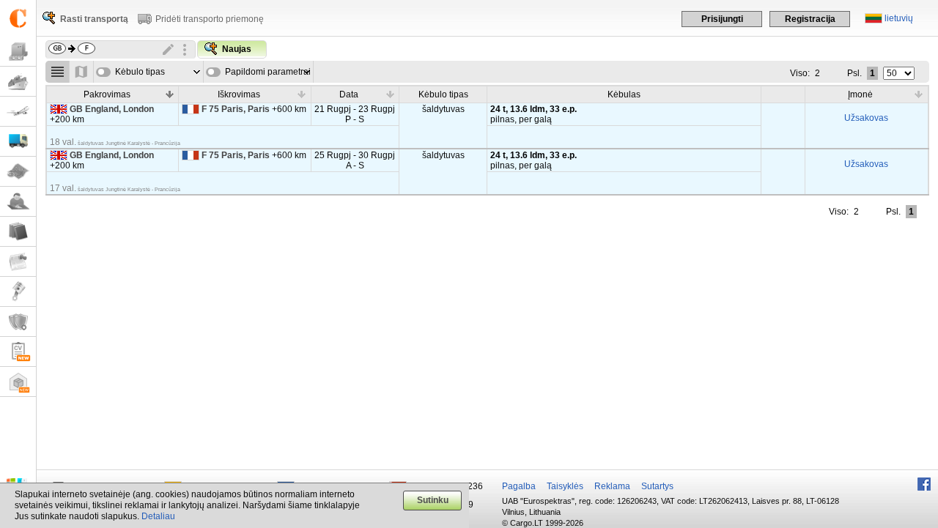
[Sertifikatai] (18, 322)
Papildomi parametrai (268, 72)
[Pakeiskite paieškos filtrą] (168, 49)
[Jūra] (18, 82)
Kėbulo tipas (140, 72)
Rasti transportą (94, 19)
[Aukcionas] (18, 292)
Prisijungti (722, 19)
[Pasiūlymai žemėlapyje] (82, 72)
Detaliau (158, 516)
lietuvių (899, 18)
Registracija (810, 19)
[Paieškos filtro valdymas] (185, 49)
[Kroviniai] (18, 52)
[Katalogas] (18, 232)
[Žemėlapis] (18, 172)
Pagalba (519, 486)
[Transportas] (18, 142)
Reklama (612, 486)
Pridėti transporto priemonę (209, 19)
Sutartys (657, 486)
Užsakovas (866, 118)
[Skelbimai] (18, 262)
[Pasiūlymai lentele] (57, 72)
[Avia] (18, 112)
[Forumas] (18, 202)
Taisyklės (565, 486)
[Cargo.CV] (18, 352)
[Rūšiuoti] (169, 94)
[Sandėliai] (18, 382)
